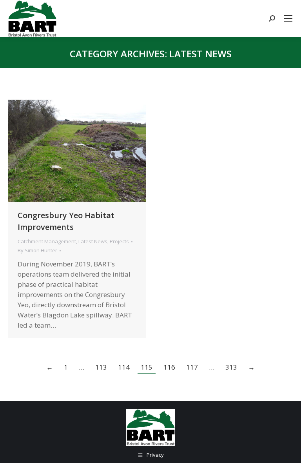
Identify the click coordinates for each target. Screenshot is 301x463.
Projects (119, 241)
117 (192, 367)
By (37, 250)
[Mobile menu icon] (288, 18)
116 (169, 367)
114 (124, 367)
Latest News (92, 241)
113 (101, 367)
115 (146, 367)
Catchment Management (47, 241)
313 (231, 367)
